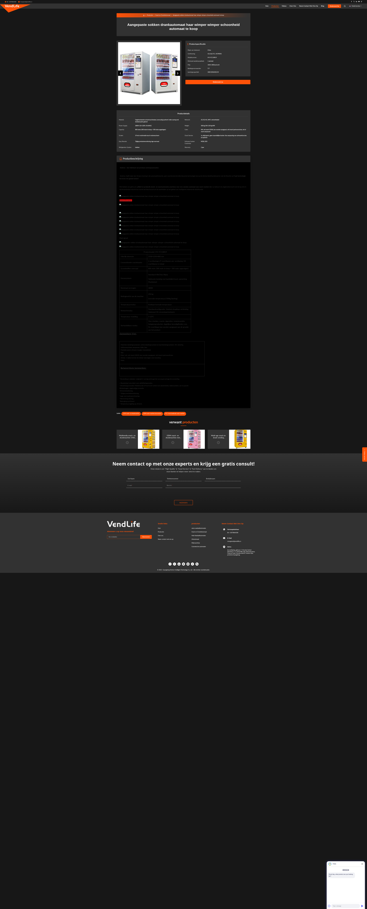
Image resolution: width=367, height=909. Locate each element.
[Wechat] (197, 564)
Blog (322, 6)
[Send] (362, 906)
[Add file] (329, 906)
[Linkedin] (356, 2)
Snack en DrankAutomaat (163, 15)
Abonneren (146, 537)
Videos (284, 6)
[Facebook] (351, 2)
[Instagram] (188, 564)
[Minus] (362, 864)
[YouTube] (183, 564)
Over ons (292, 6)
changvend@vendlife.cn (26, 1)
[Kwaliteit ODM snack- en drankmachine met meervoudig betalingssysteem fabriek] (194, 439)
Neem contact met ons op (308, 6)
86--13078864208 (232, 532)
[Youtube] (359, 2)
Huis (266, 6)
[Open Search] (344, 6)
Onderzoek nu (334, 6)
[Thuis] (144, 15)
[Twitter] (354, 2)
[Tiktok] (361, 2)
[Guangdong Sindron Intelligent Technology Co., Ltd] (12, 6)
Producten (275, 6)
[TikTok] (192, 564)
